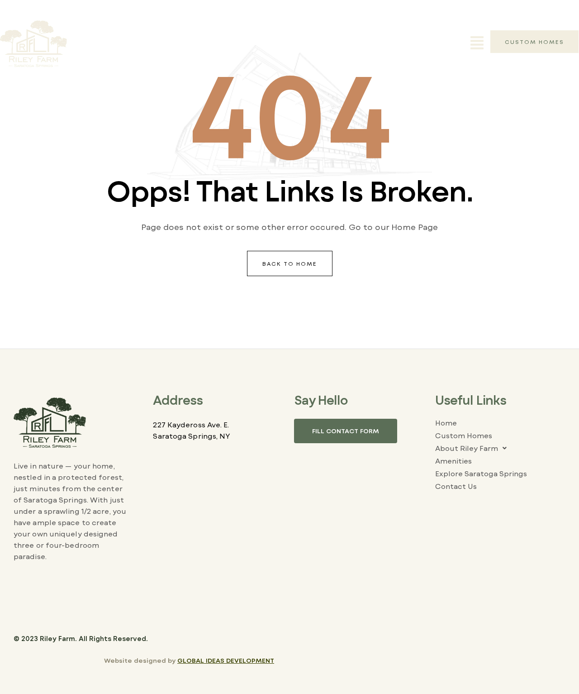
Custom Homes (463, 435)
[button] (477, 43)
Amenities (453, 460)
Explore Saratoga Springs (481, 473)
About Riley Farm (466, 448)
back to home (289, 263)
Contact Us (456, 486)
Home (446, 422)
